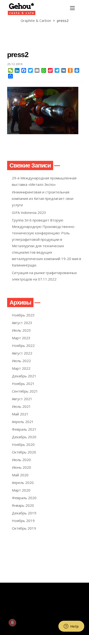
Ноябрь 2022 (23, 345)
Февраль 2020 (24, 497)
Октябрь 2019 (24, 528)
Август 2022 (22, 353)
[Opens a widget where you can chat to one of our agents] (71, 627)
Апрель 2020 (23, 482)
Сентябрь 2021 (25, 391)
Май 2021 (20, 414)
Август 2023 (22, 322)
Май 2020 (20, 475)
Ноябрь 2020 (23, 444)
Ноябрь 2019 (23, 520)
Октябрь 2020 (24, 452)
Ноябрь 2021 (23, 383)
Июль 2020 (21, 459)
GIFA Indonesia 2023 (29, 212)
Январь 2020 (23, 505)
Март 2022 (21, 368)
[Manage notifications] (12, 622)
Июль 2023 (21, 330)
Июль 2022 (21, 360)
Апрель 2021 (23, 421)
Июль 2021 (21, 406)
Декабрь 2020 (24, 436)
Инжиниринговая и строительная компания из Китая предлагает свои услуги (42, 198)
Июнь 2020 (21, 467)
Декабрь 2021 (24, 376)
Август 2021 (22, 398)
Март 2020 (21, 490)
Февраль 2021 (24, 429)
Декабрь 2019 (24, 513)
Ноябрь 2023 (23, 315)
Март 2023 (21, 337)
